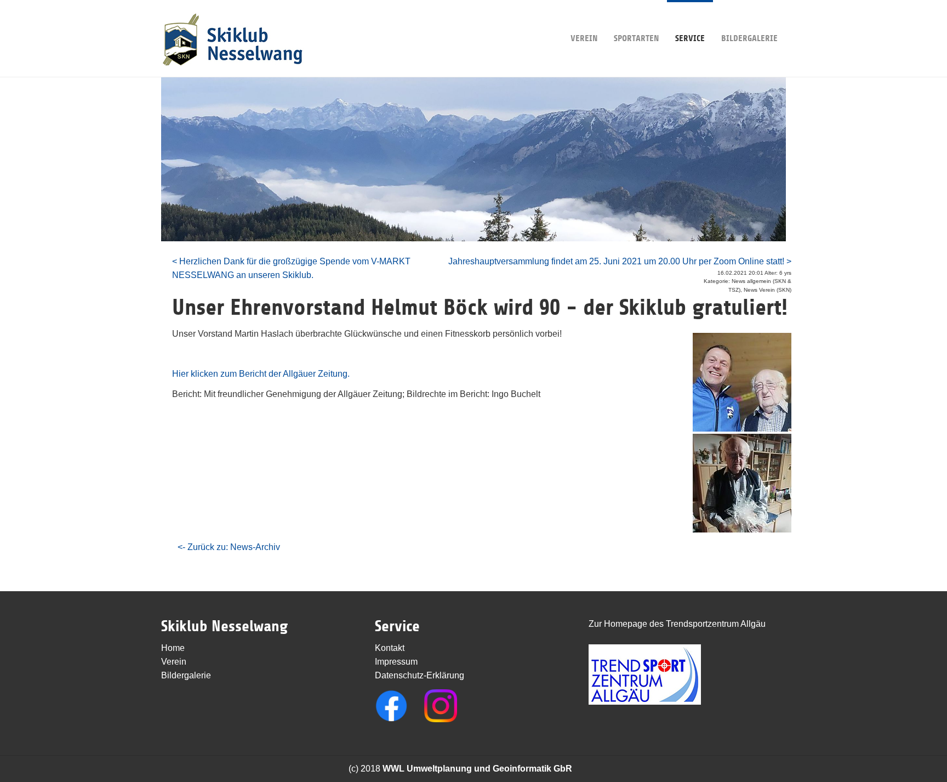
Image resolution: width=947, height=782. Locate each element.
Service (690, 38)
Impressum (396, 661)
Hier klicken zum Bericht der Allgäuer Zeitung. (261, 373)
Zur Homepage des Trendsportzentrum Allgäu (677, 623)
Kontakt (389, 648)
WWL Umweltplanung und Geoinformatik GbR (477, 768)
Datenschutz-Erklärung (419, 675)
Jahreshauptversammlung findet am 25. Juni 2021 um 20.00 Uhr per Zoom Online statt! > (619, 261)
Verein (584, 38)
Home (173, 648)
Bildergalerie (749, 38)
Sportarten (636, 38)
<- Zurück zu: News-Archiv (229, 547)
